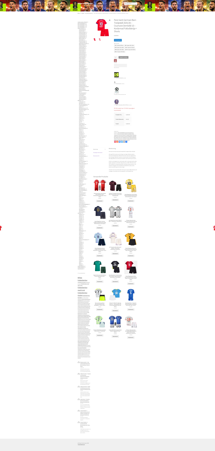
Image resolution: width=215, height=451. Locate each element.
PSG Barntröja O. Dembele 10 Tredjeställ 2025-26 (125, 138)
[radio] (119, 45)
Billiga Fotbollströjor (85, 3)
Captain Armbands (121, 78)
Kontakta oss (109, 9)
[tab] (99, 149)
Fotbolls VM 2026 (117, 9)
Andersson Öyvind (83, 386)
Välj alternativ (99, 200)
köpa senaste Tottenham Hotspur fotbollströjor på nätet (84, 350)
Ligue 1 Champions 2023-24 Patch (124, 104)
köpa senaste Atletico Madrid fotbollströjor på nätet (84, 329)
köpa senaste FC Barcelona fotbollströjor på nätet (84, 335)
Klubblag (82, 13)
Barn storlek (116, 43)
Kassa (87, 9)
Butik (83, 9)
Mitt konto (92, 9)
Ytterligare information (97, 152)
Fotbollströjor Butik (81, 282)
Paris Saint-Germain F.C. (89, 13)
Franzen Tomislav (83, 422)
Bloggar (102, 9)
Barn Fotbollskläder (121, 132)
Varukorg (97, 9)
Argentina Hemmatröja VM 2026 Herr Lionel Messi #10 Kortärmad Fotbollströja (85, 413)
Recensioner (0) (96, 155)
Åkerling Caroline (83, 362)
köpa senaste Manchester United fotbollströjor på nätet (83, 344)
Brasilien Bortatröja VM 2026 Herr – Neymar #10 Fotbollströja (85, 401)
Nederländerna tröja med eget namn (84, 355)
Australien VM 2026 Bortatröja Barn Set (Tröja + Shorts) (85, 425)
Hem (79, 9)
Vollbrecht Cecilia (83, 373)
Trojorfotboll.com (81, 444)
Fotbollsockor (120, 83)
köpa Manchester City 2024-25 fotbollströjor (83, 314)
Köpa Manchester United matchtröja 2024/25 (84, 318)
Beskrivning (95, 149)
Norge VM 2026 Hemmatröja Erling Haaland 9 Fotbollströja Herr (85, 388)
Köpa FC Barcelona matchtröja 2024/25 (83, 308)
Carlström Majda (83, 410)
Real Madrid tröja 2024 (81, 356)
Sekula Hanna (82, 399)
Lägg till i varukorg (123, 57)
